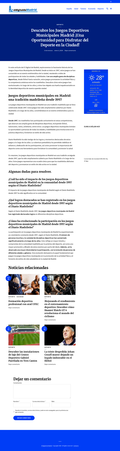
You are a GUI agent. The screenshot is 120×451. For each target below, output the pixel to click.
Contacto (76, 446)
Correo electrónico (38, 401)
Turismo (83, 9)
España (69, 9)
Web (53, 401)
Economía (91, 9)
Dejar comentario (70, 50)
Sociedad (20, 297)
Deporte (101, 9)
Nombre (16, 401)
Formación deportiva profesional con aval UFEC (23, 303)
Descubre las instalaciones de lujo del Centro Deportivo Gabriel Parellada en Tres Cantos (23, 356)
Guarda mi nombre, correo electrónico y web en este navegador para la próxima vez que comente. (41, 411)
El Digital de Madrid (46, 446)
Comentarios (17, 383)
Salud (76, 9)
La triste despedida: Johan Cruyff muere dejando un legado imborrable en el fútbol (59, 356)
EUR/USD (102, 159)
